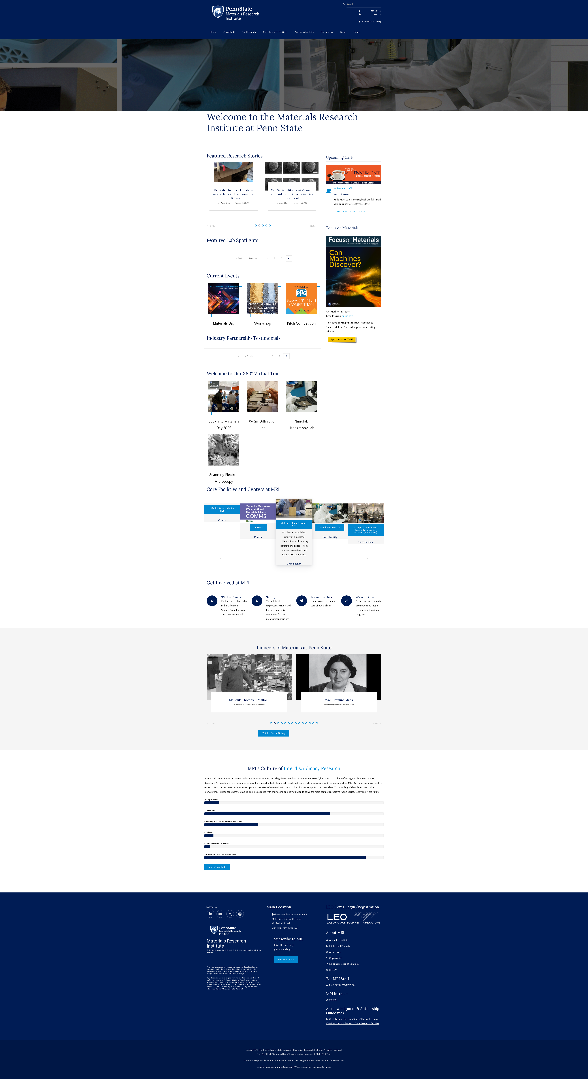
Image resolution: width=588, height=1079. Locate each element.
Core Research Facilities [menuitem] (273, 33)
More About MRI (217, 867)
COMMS (258, 527)
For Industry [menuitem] (325, 33)
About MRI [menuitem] (227, 33)
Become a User (321, 597)
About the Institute (338, 940)
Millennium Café (343, 188)
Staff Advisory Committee (342, 985)
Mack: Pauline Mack (249, 700)
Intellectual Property (339, 946)
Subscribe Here (286, 959)
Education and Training (371, 22)
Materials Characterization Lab (294, 524)
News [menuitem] (341, 33)
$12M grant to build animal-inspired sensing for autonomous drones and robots (291, 196)
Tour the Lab (265, 403)
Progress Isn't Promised (294, 62)
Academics (335, 952)
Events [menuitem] (355, 33)
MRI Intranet (376, 11)
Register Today (225, 305)
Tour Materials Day (226, 407)
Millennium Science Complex (344, 964)
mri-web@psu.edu (322, 1067)
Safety (270, 597)
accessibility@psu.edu (237, 982)
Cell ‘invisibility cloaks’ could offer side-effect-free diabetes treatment (233, 194)
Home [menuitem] (213, 32)
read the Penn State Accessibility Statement (227, 989)
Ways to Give (365, 597)
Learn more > (294, 95)
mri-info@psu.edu (283, 1067)
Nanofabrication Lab (329, 527)
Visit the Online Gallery (273, 733)
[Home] (225, 930)
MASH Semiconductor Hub (222, 509)
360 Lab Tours (231, 597)
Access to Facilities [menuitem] (302, 33)
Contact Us (376, 14)
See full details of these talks (349, 212)
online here (347, 316)
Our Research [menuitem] (247, 33)
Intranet (333, 999)
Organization (335, 958)
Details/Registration (262, 310)
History (333, 970)
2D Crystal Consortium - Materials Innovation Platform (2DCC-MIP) (365, 530)
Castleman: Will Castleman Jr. (338, 700)
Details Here (303, 305)
